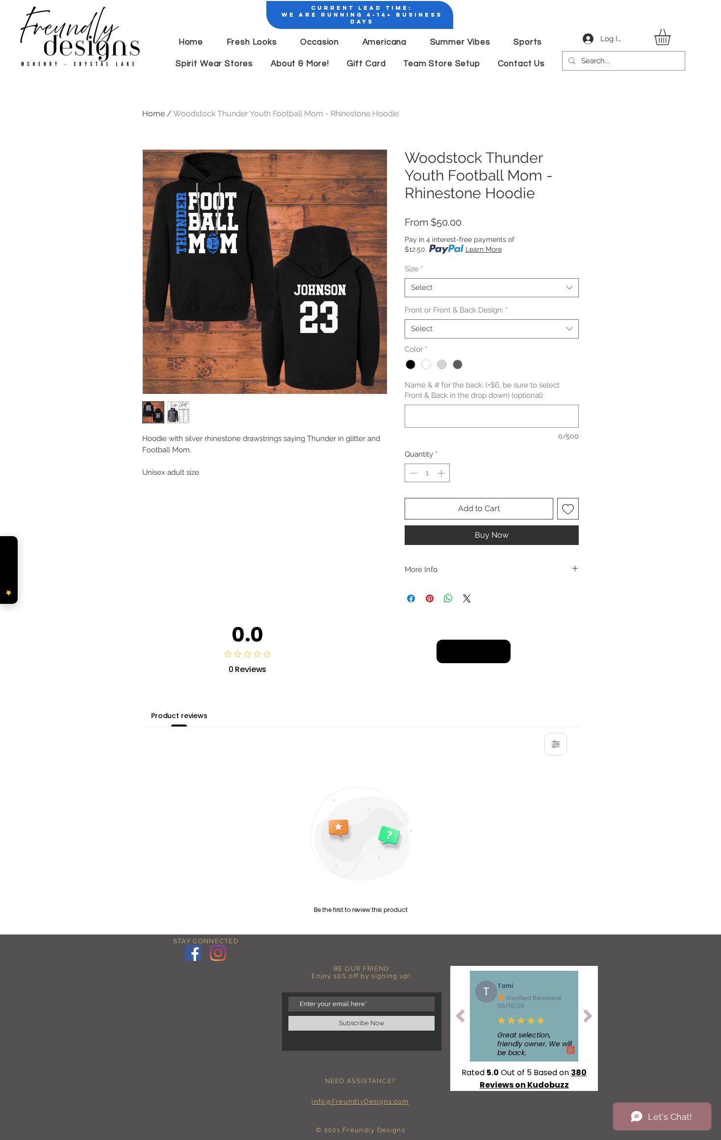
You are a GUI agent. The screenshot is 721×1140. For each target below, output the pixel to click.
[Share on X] (467, 598)
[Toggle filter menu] (555, 744)
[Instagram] (218, 953)
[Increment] (442, 473)
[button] (672, 37)
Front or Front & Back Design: (456, 310)
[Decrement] (412, 473)
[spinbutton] (427, 473)
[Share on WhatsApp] (448, 598)
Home (153, 113)
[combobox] (492, 287)
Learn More (483, 249)
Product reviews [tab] (179, 716)
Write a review (473, 651)
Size (414, 268)
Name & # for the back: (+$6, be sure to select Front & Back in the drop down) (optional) (482, 390)
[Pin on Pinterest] (430, 598)
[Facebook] (193, 953)
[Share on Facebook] (411, 598)
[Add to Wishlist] (568, 508)
